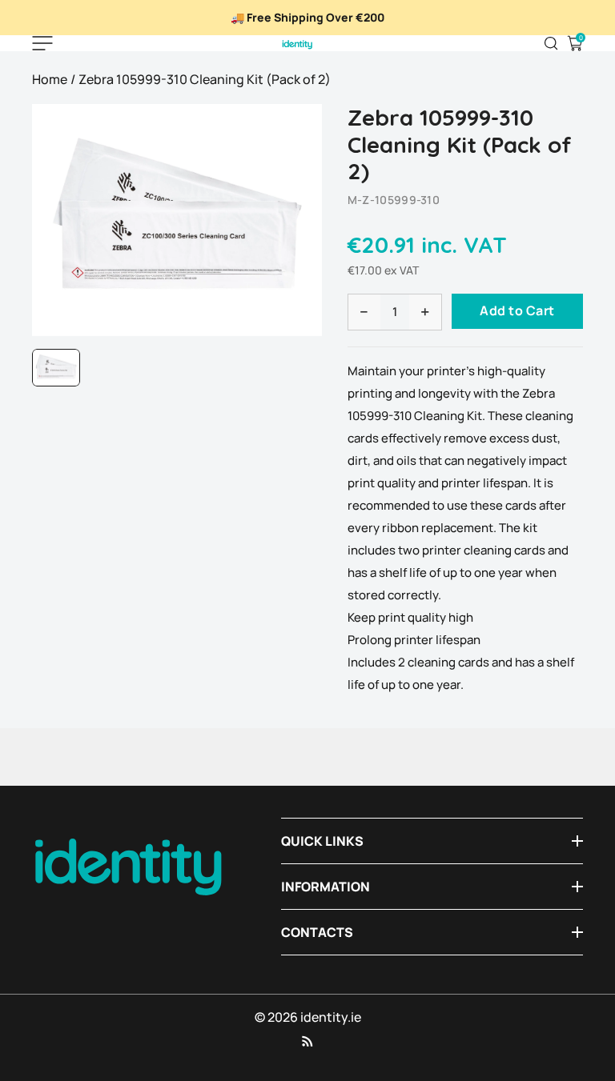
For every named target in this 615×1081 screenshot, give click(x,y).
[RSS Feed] (307, 1041)
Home (49, 79)
